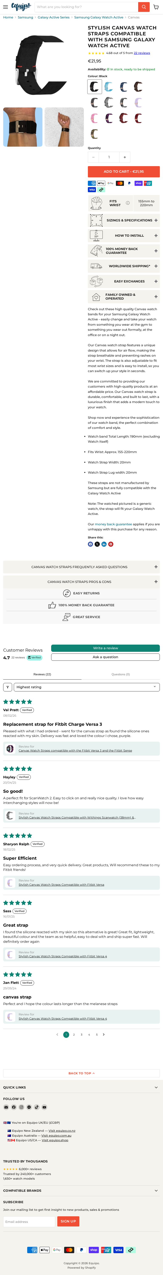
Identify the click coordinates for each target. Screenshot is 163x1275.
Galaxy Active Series (54, 17)
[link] (124, 53)
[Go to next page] (104, 1035)
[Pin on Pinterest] (110, 544)
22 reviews (142, 53)
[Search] (144, 7)
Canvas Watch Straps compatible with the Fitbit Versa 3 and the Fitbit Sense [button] (75, 750)
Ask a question (105, 657)
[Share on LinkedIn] (104, 544)
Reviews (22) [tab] (42, 674)
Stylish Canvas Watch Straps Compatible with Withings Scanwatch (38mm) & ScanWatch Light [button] (76, 818)
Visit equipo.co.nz (62, 1131)
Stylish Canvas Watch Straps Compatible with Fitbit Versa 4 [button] (63, 956)
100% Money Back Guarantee (122, 250)
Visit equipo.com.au (56, 1135)
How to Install (129, 236)
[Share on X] (97, 544)
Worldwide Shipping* (129, 266)
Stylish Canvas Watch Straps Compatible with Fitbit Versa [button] (61, 885)
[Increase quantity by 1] (124, 157)
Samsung (25, 17)
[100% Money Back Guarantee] (81, 606)
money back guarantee (113, 524)
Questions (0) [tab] (121, 674)
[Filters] (7, 687)
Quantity (94, 148)
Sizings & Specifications (129, 220)
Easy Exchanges (129, 281)
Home (8, 17)
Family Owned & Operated (120, 296)
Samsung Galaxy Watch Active (98, 17)
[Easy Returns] (81, 594)
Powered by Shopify (81, 1267)
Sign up (68, 1221)
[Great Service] (81, 618)
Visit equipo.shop (55, 1140)
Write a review (105, 648)
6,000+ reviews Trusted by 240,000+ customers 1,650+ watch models (27, 1173)
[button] (10, 749)
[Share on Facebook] (90, 544)
